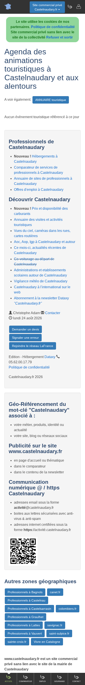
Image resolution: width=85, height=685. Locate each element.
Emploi (42, 681)
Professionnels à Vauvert (25, 633)
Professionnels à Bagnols (25, 592)
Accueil (8, 681)
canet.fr (55, 592)
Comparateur (25, 681)
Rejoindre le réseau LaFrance (32, 346)
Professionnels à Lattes (24, 625)
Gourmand (59, 681)
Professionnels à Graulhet (25, 617)
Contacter (52, 313)
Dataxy (49, 357)
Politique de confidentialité (53, 27)
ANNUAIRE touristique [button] (50, 100)
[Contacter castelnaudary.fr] (78, 6)
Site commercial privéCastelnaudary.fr (47, 7)
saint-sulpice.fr (59, 633)
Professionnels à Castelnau (26, 600)
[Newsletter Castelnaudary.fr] (69, 6)
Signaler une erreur (25, 337)
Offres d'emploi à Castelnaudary (38, 189)
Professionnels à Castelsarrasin (29, 608)
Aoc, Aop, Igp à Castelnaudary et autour (44, 242)
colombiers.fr (67, 608)
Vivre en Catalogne (47, 641)
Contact (76, 681)
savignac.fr (54, 625)
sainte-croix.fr (17, 641)
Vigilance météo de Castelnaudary (40, 281)
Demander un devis (25, 329)
